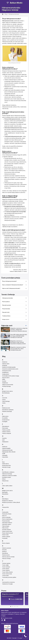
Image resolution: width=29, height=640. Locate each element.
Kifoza (3, 479)
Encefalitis (5, 418)
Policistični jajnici (6, 524)
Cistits (3, 403)
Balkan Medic (16, 3)
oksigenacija (7, 267)
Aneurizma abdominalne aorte (10, 369)
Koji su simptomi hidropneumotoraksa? (12, 284)
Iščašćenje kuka (6, 465)
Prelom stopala (6, 536)
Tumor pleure (5, 568)
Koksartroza (5, 480)
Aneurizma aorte (6, 370)
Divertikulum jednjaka (7, 409)
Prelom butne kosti (7, 531)
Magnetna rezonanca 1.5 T (10, 594)
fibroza (6, 170)
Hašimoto (4, 446)
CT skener (7, 211)
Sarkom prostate (6, 548)
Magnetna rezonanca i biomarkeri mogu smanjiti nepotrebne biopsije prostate (18, 342)
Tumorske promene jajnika (9, 577)
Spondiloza (5, 553)
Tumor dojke (5, 565)
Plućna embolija (6, 517)
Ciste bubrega (6, 401)
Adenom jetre (5, 363)
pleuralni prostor (8, 165)
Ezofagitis (4, 421)
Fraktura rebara (6, 431)
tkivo (11, 261)
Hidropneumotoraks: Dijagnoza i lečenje (11, 9)
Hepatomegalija (6, 448)
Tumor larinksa (6, 567)
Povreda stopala (6, 529)
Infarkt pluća (5, 463)
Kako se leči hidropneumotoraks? (11, 288)
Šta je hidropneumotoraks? (9, 281)
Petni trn (4, 515)
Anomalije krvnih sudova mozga (10, 376)
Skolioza (4, 551)
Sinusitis (4, 549)
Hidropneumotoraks (7, 450)
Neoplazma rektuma (7, 500)
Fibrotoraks (5, 428)
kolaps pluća (19, 235)
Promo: (16, 599)
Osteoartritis (5, 507)
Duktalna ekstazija (7, 411)
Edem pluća (5, 416)
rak (18, 167)
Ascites (4, 381)
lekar (11, 237)
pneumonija (21, 131)
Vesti (26, 325)
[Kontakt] (25, 636)
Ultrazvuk (7, 216)
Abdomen (4, 362)
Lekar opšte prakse (7, 485)
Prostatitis (4, 538)
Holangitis (4, 455)
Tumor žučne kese (7, 573)
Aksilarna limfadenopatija (9, 367)
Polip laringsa (5, 526)
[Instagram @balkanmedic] (2, 620)
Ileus (3, 462)
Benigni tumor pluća (7, 391)
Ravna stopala (6, 543)
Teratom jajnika (6, 563)
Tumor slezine (6, 570)
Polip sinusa (5, 527)
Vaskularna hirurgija (7, 584)
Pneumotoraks (6, 521)
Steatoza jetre (6, 555)
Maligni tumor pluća (7, 490)
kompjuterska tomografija (18, 211)
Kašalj (6, 90)
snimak (13, 206)
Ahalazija (4, 365)
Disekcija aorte (6, 408)
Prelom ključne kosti (7, 533)
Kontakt (14, 638)
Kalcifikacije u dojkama (8, 472)
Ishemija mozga (6, 467)
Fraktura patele (6, 430)
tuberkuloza (7, 131)
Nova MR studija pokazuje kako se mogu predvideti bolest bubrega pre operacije (18, 336)
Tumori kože (5, 575)
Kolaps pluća (5, 319)
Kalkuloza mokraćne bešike (9, 475)
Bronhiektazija (6, 393)
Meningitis (5, 492)
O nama (25, 271)
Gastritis (4, 438)
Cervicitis (4, 397)
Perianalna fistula (6, 514)
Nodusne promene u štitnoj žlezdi (11, 502)
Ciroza (4, 399)
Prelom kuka (5, 534)
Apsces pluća (5, 377)
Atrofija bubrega (6, 386)
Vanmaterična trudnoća (8, 582)
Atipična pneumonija (7, 384)
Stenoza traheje (6, 558)
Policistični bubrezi (7, 522)
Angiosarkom (5, 374)
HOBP (3, 453)
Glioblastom (5, 441)
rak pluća (13, 131)
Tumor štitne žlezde (7, 572)
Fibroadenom (5, 426)
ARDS (3, 379)
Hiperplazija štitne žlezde (8, 451)
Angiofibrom (5, 372)
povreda (4, 43)
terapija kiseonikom (14, 263)
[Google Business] (5, 620)
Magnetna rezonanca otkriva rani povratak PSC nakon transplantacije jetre (18, 349)
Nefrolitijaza (5, 499)
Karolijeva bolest (6, 477)
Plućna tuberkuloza (7, 519)
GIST (3, 440)
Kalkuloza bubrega (7, 473)
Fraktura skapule (6, 433)
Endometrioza (5, 419)
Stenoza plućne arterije (8, 556)
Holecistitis (5, 457)
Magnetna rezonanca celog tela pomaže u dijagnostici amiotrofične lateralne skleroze (18, 330)
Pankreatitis (5, 512)
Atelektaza (5, 382)
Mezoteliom (5, 494)
